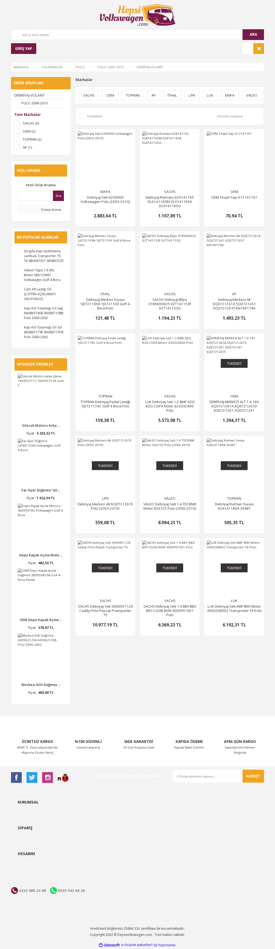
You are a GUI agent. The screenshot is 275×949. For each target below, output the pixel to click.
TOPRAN (105, 396)
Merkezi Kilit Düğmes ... (40, 684)
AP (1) (27, 147)
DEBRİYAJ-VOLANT (150, 67)
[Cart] (253, 48)
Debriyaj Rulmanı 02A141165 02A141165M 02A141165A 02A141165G (170, 201)
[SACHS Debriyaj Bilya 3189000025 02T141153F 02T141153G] (169, 261)
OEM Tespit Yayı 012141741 (234, 197)
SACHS (170, 191)
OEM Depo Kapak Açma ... (41, 619)
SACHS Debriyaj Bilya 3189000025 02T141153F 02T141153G (169, 303)
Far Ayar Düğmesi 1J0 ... (40, 490)
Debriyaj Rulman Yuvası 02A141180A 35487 (234, 506)
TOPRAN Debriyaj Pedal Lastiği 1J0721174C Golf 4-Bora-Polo (105, 404)
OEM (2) (29, 131)
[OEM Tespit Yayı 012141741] (234, 159)
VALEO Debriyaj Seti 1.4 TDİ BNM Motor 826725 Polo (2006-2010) (169, 506)
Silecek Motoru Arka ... (41, 425)
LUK (234, 600)
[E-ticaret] (137, 945)
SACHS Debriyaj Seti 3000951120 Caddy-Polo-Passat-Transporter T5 (105, 610)
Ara (58, 195)
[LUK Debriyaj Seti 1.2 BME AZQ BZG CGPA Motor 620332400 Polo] (169, 363)
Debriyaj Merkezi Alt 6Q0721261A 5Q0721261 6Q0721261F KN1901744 (234, 303)
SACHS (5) (31, 123)
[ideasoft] (109, 945)
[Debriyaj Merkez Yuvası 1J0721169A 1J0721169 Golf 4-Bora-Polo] (105, 261)
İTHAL (105, 293)
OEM (234, 191)
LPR (105, 498)
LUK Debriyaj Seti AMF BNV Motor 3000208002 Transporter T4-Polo (234, 608)
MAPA (105, 191)
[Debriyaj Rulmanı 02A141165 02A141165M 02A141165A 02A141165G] (169, 159)
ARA (253, 34)
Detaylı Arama (50, 209)
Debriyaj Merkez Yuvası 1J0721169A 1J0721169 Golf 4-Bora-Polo (105, 303)
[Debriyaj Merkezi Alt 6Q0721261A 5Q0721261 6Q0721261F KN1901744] (234, 261)
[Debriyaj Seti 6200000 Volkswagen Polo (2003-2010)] (105, 159)
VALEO (169, 498)
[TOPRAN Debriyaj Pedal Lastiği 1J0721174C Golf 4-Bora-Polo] (105, 363)
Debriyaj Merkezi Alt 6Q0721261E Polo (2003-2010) (105, 506)
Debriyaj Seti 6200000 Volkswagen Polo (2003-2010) (105, 199)
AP (234, 293)
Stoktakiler (95, 116)
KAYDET (253, 776)
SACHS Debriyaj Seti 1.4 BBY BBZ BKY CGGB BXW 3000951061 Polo (169, 610)
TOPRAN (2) (32, 139)
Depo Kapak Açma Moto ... (41, 555)
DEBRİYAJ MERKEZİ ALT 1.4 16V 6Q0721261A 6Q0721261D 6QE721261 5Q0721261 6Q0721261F (234, 406)
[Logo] (137, 15)
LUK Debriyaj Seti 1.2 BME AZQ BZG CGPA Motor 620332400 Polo (170, 406)
